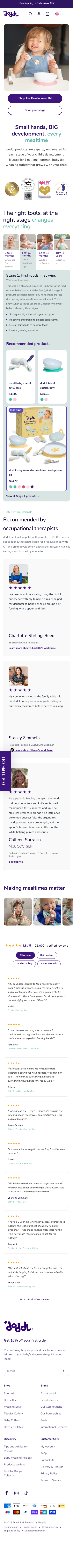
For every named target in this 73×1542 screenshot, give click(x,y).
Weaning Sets (12, 1407)
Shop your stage (35, 110)
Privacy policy (30, 1527)
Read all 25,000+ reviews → (36, 1299)
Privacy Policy (48, 1473)
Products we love (14, 1464)
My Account (47, 1446)
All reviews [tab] (25, 955)
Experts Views (49, 1400)
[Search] (30, 13)
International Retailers (53, 1427)
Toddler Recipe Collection (13, 1473)
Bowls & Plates (13, 1427)
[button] (5, 771)
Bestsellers (11, 1400)
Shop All (9, 1393)
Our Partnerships (50, 1413)
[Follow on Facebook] (6, 1493)
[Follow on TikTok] (26, 1493)
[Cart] (47, 13)
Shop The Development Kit (35, 98)
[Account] (38, 13)
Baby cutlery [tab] (46, 955)
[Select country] (58, 14)
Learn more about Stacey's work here (31, 750)
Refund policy (11, 1527)
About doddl (48, 1393)
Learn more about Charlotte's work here (32, 648)
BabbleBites (16, 862)
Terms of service (50, 1527)
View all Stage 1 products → (23, 496)
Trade (43, 1420)
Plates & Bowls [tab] (49, 963)
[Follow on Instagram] (16, 1493)
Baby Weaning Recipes (18, 1458)
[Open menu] (66, 13)
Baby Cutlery (12, 1420)
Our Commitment (51, 1407)
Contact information (35, 1530)
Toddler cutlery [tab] (24, 963)
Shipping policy (12, 1530)
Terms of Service (50, 1480)
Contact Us (47, 1460)
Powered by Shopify (35, 1522)
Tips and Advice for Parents (16, 1449)
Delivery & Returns (51, 1467)
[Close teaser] (12, 750)
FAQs (43, 1453)
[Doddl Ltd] (11, 14)
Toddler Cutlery (13, 1413)
